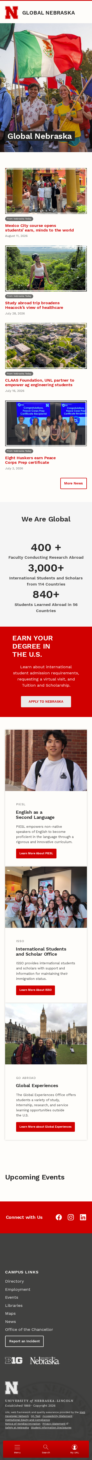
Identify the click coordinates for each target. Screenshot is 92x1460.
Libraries (13, 1305)
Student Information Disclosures (51, 1427)
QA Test (35, 1416)
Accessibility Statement (57, 1416)
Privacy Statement (53, 1423)
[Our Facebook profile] (59, 1217)
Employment (17, 1289)
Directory (14, 1281)
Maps (10, 1313)
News (10, 1321)
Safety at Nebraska (17, 1427)
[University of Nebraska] (45, 1360)
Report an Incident (24, 1341)
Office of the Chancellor (29, 1329)
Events (11, 1297)
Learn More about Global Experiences (45, 1126)
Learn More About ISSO (35, 990)
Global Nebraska (48, 12)
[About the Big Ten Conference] (13, 1360)
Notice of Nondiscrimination (22, 1423)
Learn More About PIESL (36, 853)
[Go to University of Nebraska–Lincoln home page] (11, 12)
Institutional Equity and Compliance (27, 1419)
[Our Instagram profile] (71, 1217)
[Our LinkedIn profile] (83, 1217)
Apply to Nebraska (46, 701)
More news (73, 483)
